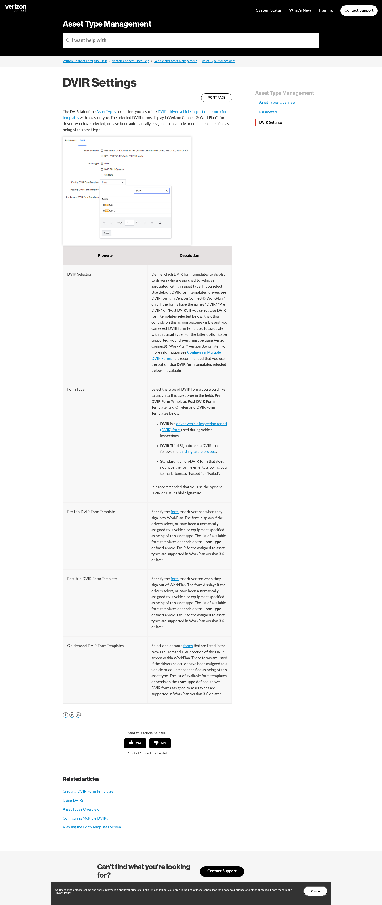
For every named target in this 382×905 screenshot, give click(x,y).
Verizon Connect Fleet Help (130, 61)
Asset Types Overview (81, 809)
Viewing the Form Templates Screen (92, 827)
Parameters (268, 112)
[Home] (15, 11)
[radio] (135, 743)
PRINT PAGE (216, 97)
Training (326, 10)
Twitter (72, 715)
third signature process (197, 452)
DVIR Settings (270, 122)
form (175, 512)
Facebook (65, 715)
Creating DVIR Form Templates (88, 791)
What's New (300, 10)
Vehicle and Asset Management (175, 61)
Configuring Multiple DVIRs (85, 818)
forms (188, 646)
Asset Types (106, 112)
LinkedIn (78, 715)
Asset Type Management (218, 61)
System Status (269, 10)
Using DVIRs (73, 800)
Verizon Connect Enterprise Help (85, 61)
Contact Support (359, 10)
